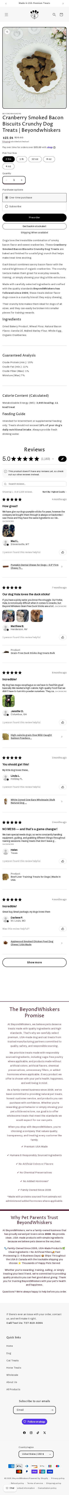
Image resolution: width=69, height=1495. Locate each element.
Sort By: (47, 492)
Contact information (25, 1488)
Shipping (6, 142)
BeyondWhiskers (20, 1478)
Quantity (6, 173)
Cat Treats (12, 1360)
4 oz (8, 166)
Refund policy (17, 1483)
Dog (8, 1353)
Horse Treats (13, 1368)
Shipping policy (53, 1483)
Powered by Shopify (38, 1478)
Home (9, 1346)
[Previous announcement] (5, 3)
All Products (13, 1389)
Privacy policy (58, 1478)
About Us (11, 1382)
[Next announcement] (63, 3)
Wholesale (12, 1375)
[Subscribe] (52, 1410)
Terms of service (35, 1483)
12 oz (35, 159)
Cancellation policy (47, 1488)
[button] (6, 14)
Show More (8, 521)
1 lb (22, 159)
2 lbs (8, 159)
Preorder (34, 217)
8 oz (49, 159)
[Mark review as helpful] (63, 552)
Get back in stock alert (34, 226)
